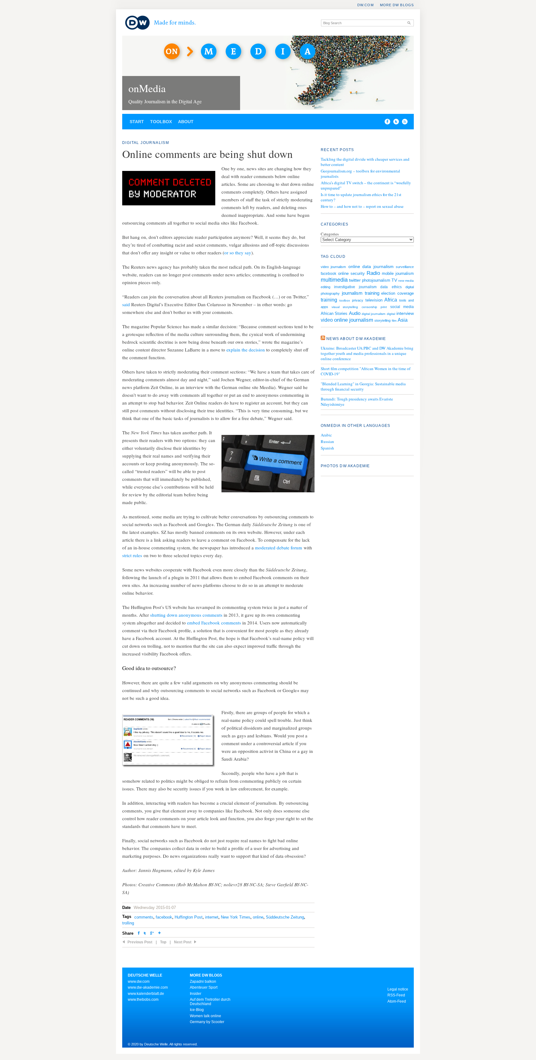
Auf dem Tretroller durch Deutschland (210, 1001)
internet (211, 917)
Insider (195, 993)
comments (143, 917)
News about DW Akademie (356, 339)
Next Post (182, 942)
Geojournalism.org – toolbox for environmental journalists (360, 173)
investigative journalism (355, 287)
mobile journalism (398, 273)
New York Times (235, 917)
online (258, 917)
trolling (128, 923)
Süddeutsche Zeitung (285, 917)
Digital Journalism (145, 143)
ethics (397, 287)
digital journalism (373, 313)
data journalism (377, 266)
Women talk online (205, 1016)
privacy (357, 300)
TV (394, 280)
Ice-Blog (197, 1010)
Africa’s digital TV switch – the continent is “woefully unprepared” (366, 185)
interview (405, 313)
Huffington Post (189, 917)
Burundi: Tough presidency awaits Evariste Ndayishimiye (357, 401)
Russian (327, 441)
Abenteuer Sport (203, 987)
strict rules (132, 555)
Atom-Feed (396, 1001)
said (126, 304)
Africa (390, 299)
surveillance (405, 267)
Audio (354, 313)
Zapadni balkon (203, 981)
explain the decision (245, 350)
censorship (369, 307)
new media (406, 280)
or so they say (237, 252)
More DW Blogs (397, 5)
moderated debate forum (278, 547)
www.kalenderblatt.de (146, 993)
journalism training (360, 293)
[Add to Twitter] (145, 933)
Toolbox (161, 121)
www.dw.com (139, 981)
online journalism (353, 320)
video (327, 320)
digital (391, 313)
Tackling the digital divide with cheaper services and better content (365, 161)
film (394, 320)
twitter (355, 280)
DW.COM (365, 5)
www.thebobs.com (143, 999)
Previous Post (139, 942)
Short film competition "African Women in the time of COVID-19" (365, 371)
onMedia (147, 88)
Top (163, 942)
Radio (373, 273)
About (186, 121)
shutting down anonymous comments (186, 615)
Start (137, 121)
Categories (330, 234)
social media (402, 307)
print (384, 307)
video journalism (333, 267)
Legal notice (397, 989)
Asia (403, 320)
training (329, 299)
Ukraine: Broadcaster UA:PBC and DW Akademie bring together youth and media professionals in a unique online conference (367, 353)
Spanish (327, 448)
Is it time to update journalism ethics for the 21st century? (361, 197)
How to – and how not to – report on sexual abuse (362, 206)
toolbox (344, 300)
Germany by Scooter (207, 1022)
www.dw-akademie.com (148, 987)
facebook (164, 917)
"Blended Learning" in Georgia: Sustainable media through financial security (363, 386)
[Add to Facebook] (386, 122)
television (373, 300)
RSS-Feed (396, 995)
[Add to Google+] (152, 933)
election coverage (397, 293)
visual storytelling (345, 307)
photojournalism (376, 280)
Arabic (326, 435)
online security (351, 273)
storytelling (382, 320)
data (384, 287)
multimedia (334, 280)
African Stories (334, 313)
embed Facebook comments (214, 622)
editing (325, 287)
